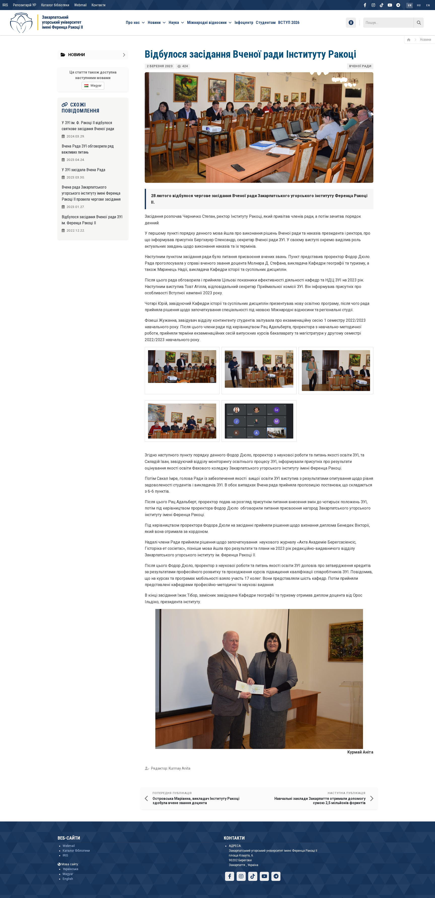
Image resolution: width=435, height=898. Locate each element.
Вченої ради (360, 66)
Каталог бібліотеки (55, 5)
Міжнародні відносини (207, 22)
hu (419, 5)
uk (409, 5)
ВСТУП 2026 (288, 22)
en (428, 5)
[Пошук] (419, 23)
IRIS (5, 5)
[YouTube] (389, 5)
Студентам (266, 22)
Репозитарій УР (24, 5)
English (68, 879)
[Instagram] (373, 5)
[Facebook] (365, 5)
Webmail (80, 5)
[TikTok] (381, 5)
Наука (174, 22)
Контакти (98, 5)
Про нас (133, 22)
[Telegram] (398, 5)
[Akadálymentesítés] (351, 23)
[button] (182, 370)
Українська (70, 869)
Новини (154, 22)
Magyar (68, 874)
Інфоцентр (244, 22)
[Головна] (410, 40)
